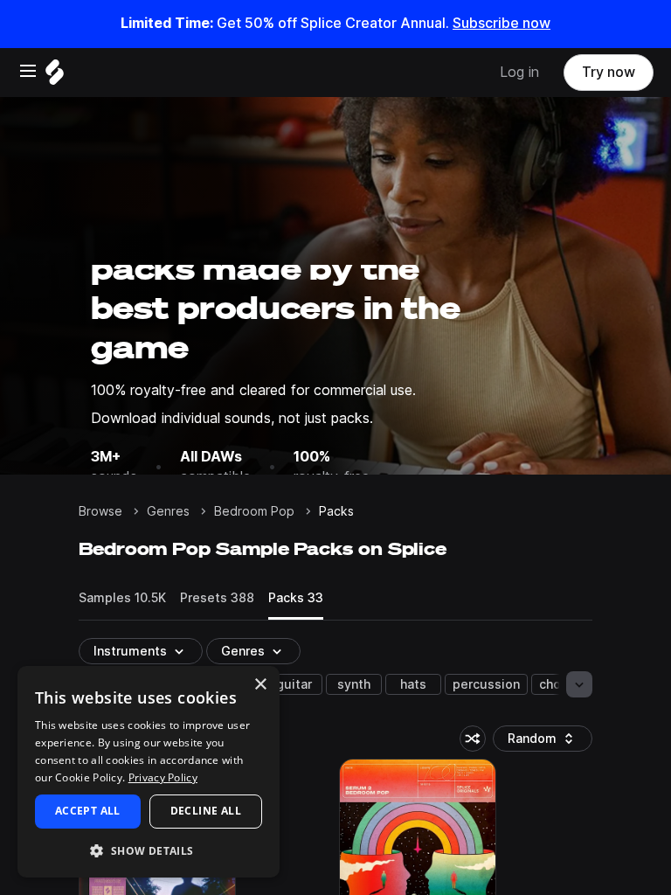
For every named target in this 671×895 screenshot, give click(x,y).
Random (547, 742)
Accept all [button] (88, 810)
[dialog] (148, 772)
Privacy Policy (162, 777)
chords (559, 684)
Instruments (130, 651)
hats (413, 684)
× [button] (259, 684)
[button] (148, 850)
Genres (168, 511)
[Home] (54, 76)
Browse (100, 511)
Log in (519, 72)
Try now (608, 72)
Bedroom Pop (254, 511)
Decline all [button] (205, 810)
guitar (294, 684)
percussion (486, 684)
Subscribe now (501, 23)
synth (353, 684)
